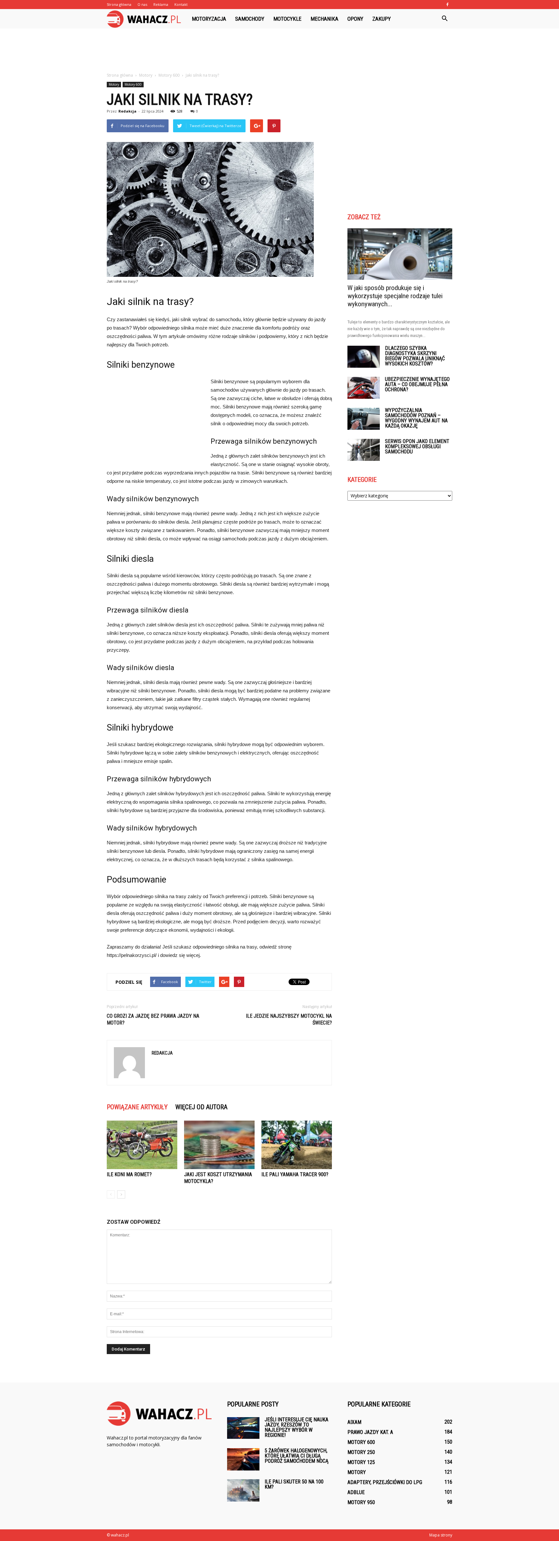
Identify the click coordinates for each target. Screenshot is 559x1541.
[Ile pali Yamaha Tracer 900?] (296, 1145)
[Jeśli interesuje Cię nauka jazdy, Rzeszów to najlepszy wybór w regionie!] (243, 1428)
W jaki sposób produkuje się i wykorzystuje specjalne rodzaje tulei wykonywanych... (395, 296)
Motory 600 (133, 84)
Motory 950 (361, 1502)
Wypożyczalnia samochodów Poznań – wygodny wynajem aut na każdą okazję (416, 418)
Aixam (354, 1422)
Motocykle (287, 19)
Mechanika (324, 19)
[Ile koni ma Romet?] (142, 1145)
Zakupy (381, 19)
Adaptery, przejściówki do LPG (384, 1482)
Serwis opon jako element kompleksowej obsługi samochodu (417, 446)
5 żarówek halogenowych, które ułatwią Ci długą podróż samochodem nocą (296, 1456)
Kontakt (181, 4)
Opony (355, 19)
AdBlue (356, 1492)
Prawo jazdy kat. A (370, 1432)
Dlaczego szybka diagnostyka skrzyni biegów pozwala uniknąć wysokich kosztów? (415, 356)
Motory (114, 84)
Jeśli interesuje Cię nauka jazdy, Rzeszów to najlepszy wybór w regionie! (296, 1427)
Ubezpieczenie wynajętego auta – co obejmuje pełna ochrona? (417, 384)
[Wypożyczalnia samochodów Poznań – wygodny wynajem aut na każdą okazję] (363, 419)
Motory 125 (361, 1462)
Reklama (160, 4)
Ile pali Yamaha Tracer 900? (294, 1174)
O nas (142, 4)
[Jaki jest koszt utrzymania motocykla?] (219, 1145)
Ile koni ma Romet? (129, 1174)
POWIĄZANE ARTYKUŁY (137, 1107)
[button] (444, 19)
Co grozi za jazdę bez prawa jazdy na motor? (153, 1019)
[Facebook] (447, 4)
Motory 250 (361, 1452)
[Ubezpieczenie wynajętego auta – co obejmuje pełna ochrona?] (363, 388)
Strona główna (119, 4)
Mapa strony (440, 1535)
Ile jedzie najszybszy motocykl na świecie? (289, 1019)
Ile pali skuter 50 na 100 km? (294, 1484)
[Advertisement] (279, 50)
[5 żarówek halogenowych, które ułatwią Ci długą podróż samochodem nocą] (243, 1459)
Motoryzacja (209, 19)
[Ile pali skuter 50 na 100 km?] (243, 1490)
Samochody (249, 19)
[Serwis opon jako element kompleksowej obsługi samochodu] (363, 450)
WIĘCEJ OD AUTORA (201, 1107)
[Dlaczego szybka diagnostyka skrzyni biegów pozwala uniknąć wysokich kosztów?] (363, 357)
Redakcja (127, 111)
